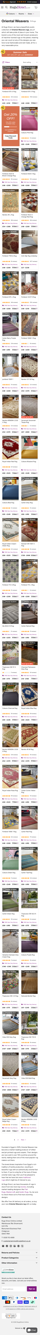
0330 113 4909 (8, 1238)
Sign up (32, 1289)
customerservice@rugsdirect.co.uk (16, 1241)
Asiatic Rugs (24, 1192)
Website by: (19, 1328)
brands (23, 1187)
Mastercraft (10, 1192)
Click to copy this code (20, 53)
